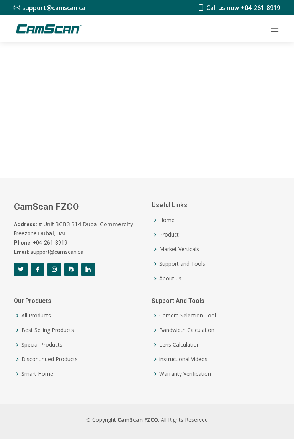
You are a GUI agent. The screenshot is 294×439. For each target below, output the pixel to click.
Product (169, 234)
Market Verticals (179, 249)
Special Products (41, 344)
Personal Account (248, 144)
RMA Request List (129, 162)
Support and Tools (182, 263)
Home (167, 220)
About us (170, 278)
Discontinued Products (49, 359)
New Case (74, 162)
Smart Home (37, 374)
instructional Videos (183, 359)
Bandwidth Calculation (186, 330)
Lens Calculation (179, 344)
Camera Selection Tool (187, 315)
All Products (36, 315)
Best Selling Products (47, 330)
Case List (33, 162)
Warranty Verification (185, 374)
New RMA (183, 162)
